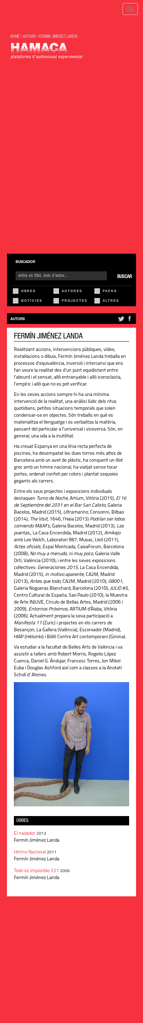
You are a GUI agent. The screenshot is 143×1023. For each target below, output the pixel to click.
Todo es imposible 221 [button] (37, 870)
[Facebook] (129, 321)
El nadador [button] (25, 833)
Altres (111, 301)
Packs (110, 291)
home (15, 37)
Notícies (31, 301)
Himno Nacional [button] (30, 852)
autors (29, 37)
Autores (72, 291)
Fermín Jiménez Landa (58, 37)
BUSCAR (124, 276)
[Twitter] (120, 321)
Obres (28, 291)
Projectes (74, 301)
